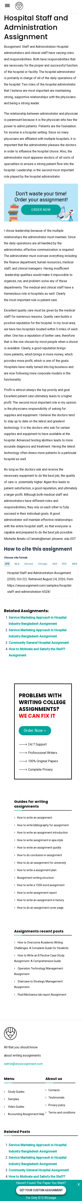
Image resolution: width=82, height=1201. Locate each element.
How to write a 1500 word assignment (40, 885)
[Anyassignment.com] (46, 7)
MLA (17, 563)
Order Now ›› (35, 730)
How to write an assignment (34, 817)
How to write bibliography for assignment (43, 825)
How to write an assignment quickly (39, 847)
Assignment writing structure (35, 877)
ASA (54, 563)
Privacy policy (56, 1105)
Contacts (54, 1090)
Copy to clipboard (19, 582)
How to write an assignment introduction (42, 832)
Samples (13, 1099)
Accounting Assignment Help (26, 1114)
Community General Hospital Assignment (39, 643)
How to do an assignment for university (41, 862)
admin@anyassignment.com (23, 1064)
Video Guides (16, 1106)
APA (7, 563)
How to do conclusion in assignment (39, 855)
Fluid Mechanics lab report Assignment (42, 994)
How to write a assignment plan (37, 870)
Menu (9, 5)
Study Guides (16, 1091)
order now (41, 210)
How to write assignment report (37, 892)
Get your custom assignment (41, 1190)
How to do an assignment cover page (40, 907)
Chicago (42, 563)
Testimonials (56, 1097)
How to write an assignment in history (40, 900)
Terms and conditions (61, 1112)
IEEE (64, 563)
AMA (74, 563)
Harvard (28, 563)
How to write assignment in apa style (40, 840)
